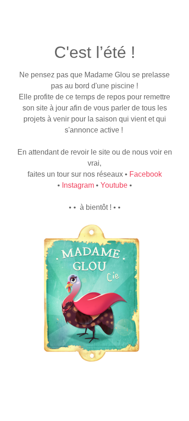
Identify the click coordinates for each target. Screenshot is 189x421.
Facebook (145, 174)
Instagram (78, 185)
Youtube (114, 185)
